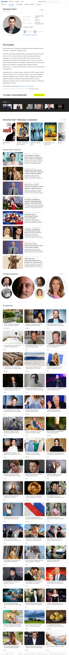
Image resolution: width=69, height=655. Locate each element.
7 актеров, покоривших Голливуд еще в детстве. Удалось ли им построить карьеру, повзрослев (32, 231)
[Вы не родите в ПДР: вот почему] (56, 642)
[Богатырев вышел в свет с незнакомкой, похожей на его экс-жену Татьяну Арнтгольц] (56, 491)
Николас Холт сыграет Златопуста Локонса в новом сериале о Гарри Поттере (33, 186)
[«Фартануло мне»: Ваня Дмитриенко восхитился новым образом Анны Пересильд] (56, 513)
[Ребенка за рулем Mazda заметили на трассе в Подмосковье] (56, 556)
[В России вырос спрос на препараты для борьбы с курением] (34, 405)
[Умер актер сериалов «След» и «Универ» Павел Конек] (34, 470)
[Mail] (2, 1)
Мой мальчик (6, 142)
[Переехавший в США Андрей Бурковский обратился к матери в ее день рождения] (56, 319)
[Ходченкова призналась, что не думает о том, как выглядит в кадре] (56, 599)
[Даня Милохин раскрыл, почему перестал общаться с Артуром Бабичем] (34, 599)
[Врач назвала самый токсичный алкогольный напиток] (56, 427)
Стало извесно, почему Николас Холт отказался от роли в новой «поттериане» (33, 157)
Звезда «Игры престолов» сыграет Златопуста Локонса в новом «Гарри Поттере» (33, 171)
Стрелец (37, 20)
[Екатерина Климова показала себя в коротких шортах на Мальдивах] (13, 513)
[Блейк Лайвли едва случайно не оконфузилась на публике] (13, 556)
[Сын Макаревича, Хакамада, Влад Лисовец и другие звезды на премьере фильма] (13, 384)
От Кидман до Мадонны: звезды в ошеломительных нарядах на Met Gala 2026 (33, 201)
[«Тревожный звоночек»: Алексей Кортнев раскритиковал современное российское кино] (34, 341)
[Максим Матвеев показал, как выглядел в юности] (13, 577)
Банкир (60, 142)
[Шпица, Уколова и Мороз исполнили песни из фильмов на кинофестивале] (13, 534)
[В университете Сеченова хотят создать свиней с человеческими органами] (13, 362)
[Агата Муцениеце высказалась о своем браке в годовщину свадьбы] (34, 577)
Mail (2, 654)
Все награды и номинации (30, 35)
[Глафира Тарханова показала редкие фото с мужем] (13, 491)
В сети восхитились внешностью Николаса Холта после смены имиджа (33, 245)
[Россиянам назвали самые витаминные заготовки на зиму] (56, 620)
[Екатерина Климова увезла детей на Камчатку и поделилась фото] (56, 448)
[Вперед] (65, 120)
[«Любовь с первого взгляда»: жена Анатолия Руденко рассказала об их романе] (56, 470)
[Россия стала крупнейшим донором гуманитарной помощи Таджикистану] (34, 513)
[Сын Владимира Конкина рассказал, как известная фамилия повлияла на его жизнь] (56, 405)
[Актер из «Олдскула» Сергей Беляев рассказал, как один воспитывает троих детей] (34, 427)
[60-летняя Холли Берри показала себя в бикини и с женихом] (34, 556)
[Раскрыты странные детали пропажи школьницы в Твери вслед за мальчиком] (13, 427)
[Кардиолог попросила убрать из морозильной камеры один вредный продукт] (34, 319)
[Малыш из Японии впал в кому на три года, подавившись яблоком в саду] (13, 620)
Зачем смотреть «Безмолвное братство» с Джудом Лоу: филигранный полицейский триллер (33, 260)
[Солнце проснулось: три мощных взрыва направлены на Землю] (34, 491)
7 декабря (37, 16)
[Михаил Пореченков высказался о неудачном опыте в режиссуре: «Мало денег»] (34, 642)
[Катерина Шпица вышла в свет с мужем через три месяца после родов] (13, 448)
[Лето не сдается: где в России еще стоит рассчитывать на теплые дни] (34, 620)
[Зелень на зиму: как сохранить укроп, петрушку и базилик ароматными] (13, 319)
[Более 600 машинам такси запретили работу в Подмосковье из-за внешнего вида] (13, 599)
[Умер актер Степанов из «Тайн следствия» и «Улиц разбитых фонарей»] (34, 534)
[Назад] (62, 120)
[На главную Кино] (5, 1)
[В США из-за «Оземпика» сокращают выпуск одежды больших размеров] (34, 448)
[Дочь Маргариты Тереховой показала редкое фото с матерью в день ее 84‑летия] (13, 470)
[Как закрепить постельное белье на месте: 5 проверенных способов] (13, 341)
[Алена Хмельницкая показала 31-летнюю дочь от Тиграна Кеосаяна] (34, 384)
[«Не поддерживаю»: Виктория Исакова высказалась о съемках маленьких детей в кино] (13, 405)
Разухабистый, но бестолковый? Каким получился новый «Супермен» (31, 216)
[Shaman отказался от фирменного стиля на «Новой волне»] (56, 384)
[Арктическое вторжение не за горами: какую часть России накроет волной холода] (34, 362)
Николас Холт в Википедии (26, 86)
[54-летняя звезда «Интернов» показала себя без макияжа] (13, 642)
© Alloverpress (12, 35)
